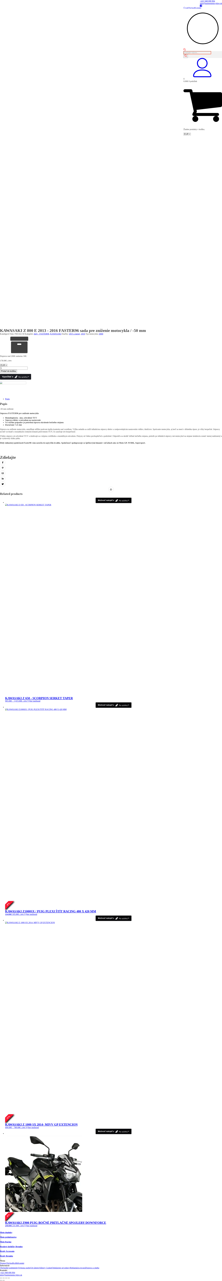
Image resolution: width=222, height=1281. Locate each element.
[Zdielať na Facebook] (2, 462)
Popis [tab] (7, 399)
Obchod (191, 8)
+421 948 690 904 (207, 1)
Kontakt (198, 8)
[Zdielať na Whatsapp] (111, 489)
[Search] (185, 56)
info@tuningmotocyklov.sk (211, 3)
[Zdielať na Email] (2, 473)
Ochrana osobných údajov (28, 1268)
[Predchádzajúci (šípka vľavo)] (1, 1280)
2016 (83, 334)
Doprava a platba (92, 1268)
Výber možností (33, 701)
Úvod (185, 8)
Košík (15, 1263)
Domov (3, 1263)
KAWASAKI (55, 334)
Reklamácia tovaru (77, 1268)
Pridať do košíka (8, 371)
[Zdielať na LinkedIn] (2, 478)
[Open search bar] (184, 50)
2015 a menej (74, 334)
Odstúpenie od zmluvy (61, 1268)
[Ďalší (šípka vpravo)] (4, 1280)
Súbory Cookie (45, 1268)
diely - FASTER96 (41, 334)
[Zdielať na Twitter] (2, 484)
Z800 (101, 334)
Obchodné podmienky (9, 1268)
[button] (202, 76)
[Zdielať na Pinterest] (2, 468)
